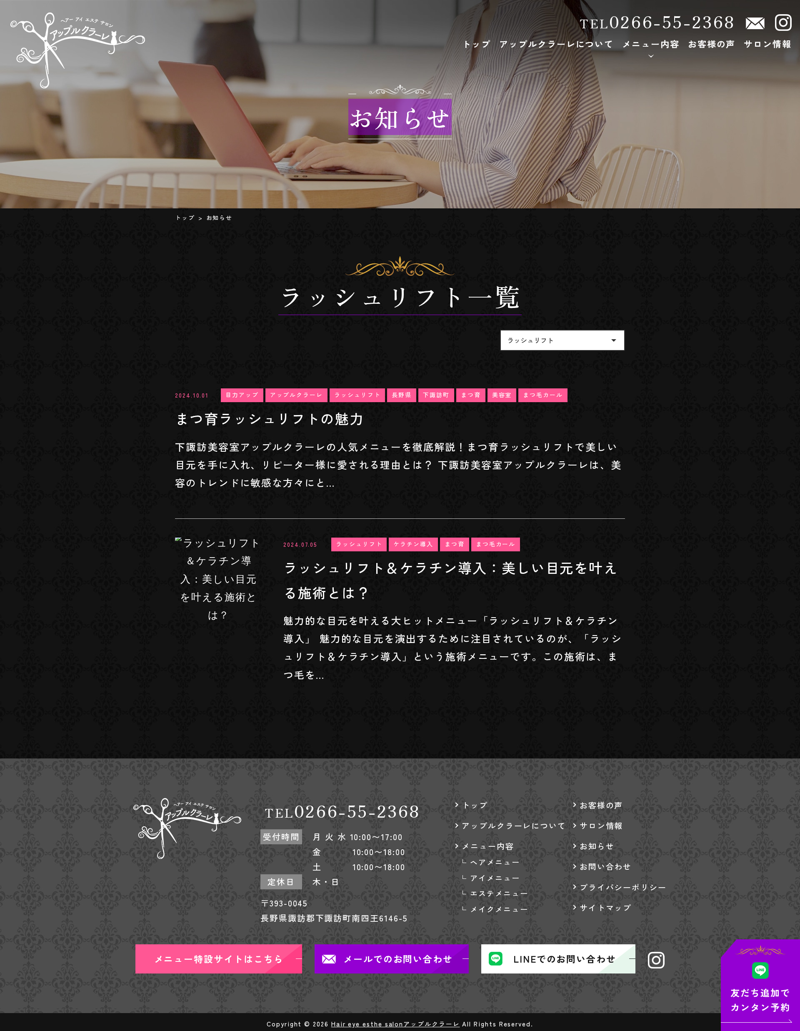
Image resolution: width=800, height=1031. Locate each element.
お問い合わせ (606, 866)
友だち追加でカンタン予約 (760, 999)
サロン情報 (768, 44)
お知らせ (597, 845)
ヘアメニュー (653, 73)
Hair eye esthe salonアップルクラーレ (395, 1023)
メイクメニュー (653, 138)
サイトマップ (606, 907)
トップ (476, 44)
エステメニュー (653, 116)
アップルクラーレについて (556, 44)
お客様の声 (712, 44)
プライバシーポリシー (623, 887)
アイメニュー (653, 95)
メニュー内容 (651, 44)
